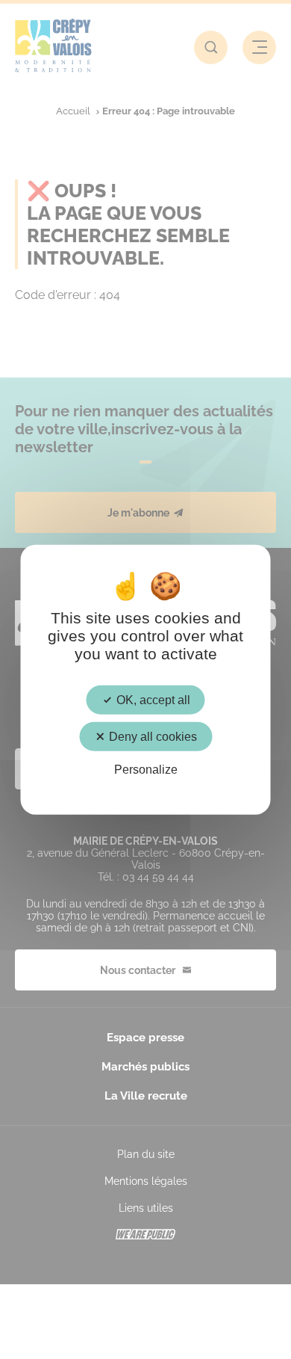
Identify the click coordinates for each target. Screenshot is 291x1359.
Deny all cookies (151, 736)
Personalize (146, 769)
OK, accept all (151, 700)
